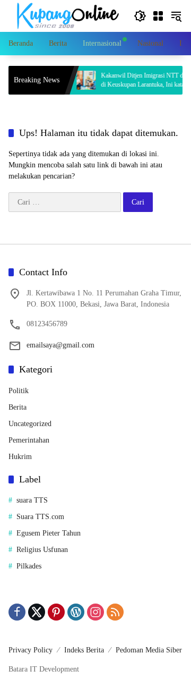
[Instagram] (95, 612)
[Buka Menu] (158, 16)
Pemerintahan (28, 440)
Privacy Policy (30, 650)
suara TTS (32, 500)
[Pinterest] (56, 612)
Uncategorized (29, 424)
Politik (18, 391)
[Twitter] (36, 612)
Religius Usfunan (42, 550)
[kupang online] (65, 15)
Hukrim (20, 457)
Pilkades (28, 566)
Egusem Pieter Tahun (48, 533)
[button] (140, 16)
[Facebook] (16, 612)
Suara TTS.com (40, 517)
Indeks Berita (84, 650)
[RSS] (115, 612)
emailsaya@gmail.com (60, 345)
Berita (17, 407)
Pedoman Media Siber (149, 650)
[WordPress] (75, 612)
